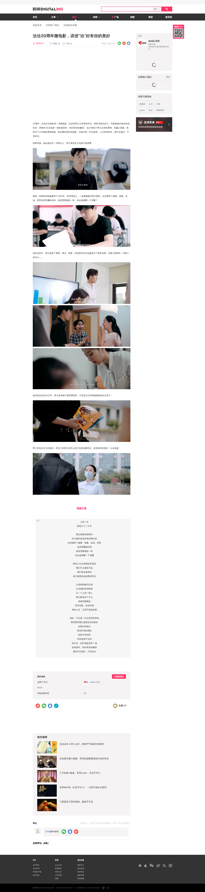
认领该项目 (119, 676)
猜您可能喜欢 (145, 96)
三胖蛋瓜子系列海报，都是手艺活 (76, 801)
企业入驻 (58, 865)
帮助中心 (80, 865)
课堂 (150, 17)
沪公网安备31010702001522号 (88, 888)
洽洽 (151, 104)
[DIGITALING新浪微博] (158, 865)
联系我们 (58, 868)
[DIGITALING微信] (152, 865)
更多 (168, 77)
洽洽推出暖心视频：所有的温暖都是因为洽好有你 (84, 758)
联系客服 (80, 878)
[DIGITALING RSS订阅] (164, 865)
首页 (35, 17)
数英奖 (169, 17)
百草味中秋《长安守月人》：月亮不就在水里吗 (83, 787)
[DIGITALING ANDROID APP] (140, 865)
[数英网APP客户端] (178, 32)
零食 (158, 104)
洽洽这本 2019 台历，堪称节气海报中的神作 (82, 744)
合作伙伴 (36, 868)
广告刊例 (58, 875)
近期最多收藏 (70, 25)
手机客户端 (37, 872)
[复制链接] (56, 706)
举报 (104, 43)
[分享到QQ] (128, 43)
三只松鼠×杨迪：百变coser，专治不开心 (80, 772)
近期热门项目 (52, 25)
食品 (151, 110)
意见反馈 (80, 868)
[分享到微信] (119, 43)
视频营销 (160, 110)
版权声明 (80, 875)
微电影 (142, 104)
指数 (132, 17)
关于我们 (36, 865)
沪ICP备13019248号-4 (65, 888)
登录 (47, 831)
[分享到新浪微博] (124, 43)
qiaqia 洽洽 (154, 40)
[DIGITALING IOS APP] (145, 865)
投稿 (56, 878)
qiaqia (142, 110)
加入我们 (36, 875)
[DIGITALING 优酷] (170, 865)
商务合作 (58, 872)
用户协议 (80, 872)
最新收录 (37, 25)
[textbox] (126, 9)
